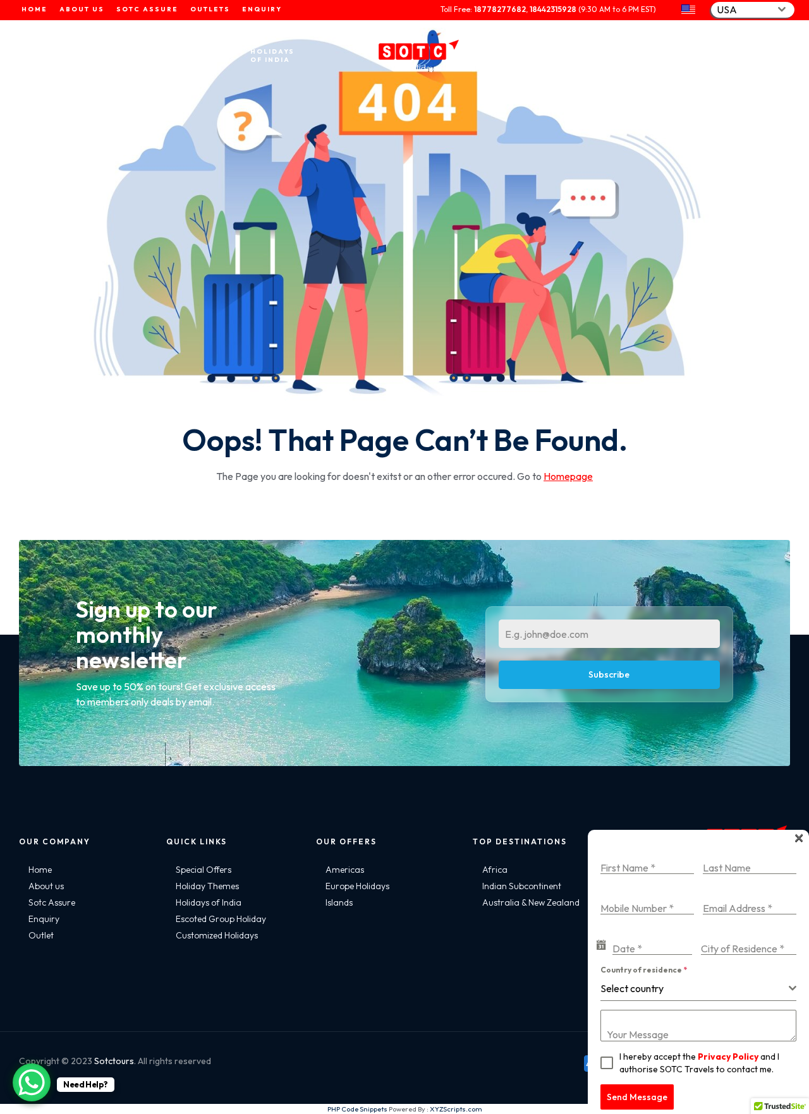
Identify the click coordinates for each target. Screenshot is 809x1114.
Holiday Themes (207, 886)
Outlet (41, 935)
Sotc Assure (51, 902)
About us (46, 886)
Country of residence (643, 969)
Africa (495, 869)
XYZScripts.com (456, 1109)
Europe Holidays (357, 886)
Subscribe (609, 674)
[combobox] (752, 10)
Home (40, 869)
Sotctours (114, 1061)
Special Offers (203, 869)
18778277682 (500, 9)
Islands (339, 902)
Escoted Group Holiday (221, 919)
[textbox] (694, 988)
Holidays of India (208, 902)
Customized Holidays (217, 935)
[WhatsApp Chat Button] (32, 1082)
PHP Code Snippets (357, 1109)
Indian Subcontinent (521, 886)
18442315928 (553, 9)
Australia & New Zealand (531, 902)
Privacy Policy (728, 1056)
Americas (344, 869)
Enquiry (43, 919)
